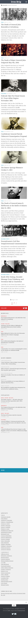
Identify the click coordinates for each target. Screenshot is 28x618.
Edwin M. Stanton (5, 547)
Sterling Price (4, 579)
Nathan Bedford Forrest (7, 561)
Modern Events (5, 239)
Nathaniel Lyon (5, 534)
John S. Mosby (4, 574)
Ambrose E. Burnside (6, 520)
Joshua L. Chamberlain (7, 522)
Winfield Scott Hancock (7, 530)
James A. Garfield (5, 527)
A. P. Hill (3, 562)
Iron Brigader (18, 2)
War (2, 22)
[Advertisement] (14, 451)
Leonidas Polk (4, 578)
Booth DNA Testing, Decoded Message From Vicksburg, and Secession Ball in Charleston (12, 279)
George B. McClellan (6, 535)
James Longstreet (5, 573)
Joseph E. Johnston (6, 569)
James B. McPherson (6, 537)
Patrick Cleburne (5, 559)
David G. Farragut (5, 525)
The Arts (7, 323)
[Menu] (26, 2)
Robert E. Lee (4, 571)
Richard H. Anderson (6, 555)
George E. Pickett (5, 576)
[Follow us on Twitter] (24, 308)
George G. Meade (5, 539)
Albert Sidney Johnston (7, 567)
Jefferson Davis (5, 554)
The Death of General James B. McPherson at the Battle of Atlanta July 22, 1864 (14, 205)
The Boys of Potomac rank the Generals (11, 415)
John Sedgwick (5, 542)
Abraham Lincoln (5, 517)
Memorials (4, 316)
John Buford (4, 518)
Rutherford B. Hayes (6, 532)
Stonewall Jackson (6, 566)
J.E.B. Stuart (4, 583)
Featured (3, 93)
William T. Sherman (6, 546)
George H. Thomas (6, 549)
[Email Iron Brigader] (26, 308)
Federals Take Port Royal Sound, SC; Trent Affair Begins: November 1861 (13, 98)
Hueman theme (21, 610)
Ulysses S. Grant (5, 529)
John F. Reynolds (5, 541)
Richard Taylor (5, 585)
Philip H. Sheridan (6, 544)
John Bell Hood (5, 564)
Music (2, 397)
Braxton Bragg (5, 557)
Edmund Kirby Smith (6, 581)
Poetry (2, 323)
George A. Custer (5, 523)
